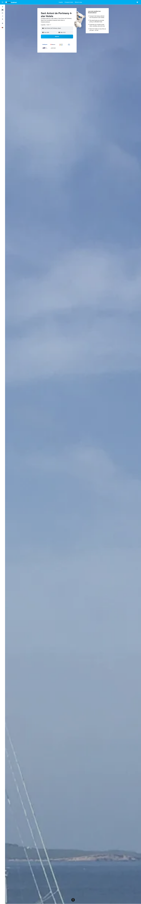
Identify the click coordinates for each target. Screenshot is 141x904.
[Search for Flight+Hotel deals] (2, 16)
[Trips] (2, 23)
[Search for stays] (2, 9)
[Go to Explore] (2, 19)
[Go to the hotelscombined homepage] (11, 2)
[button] (2, 2)
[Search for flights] (2, 6)
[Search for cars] (2, 12)
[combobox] (46, 24)
